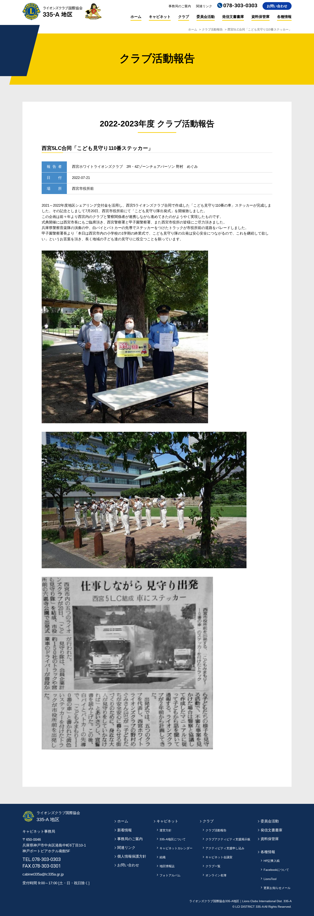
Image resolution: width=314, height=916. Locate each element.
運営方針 (166, 830)
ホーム (136, 17)
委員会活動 (206, 17)
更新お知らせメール (277, 888)
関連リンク (204, 6)
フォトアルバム (170, 875)
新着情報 (124, 830)
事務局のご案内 (180, 6)
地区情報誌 (167, 866)
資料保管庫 (260, 17)
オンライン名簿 (215, 875)
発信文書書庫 (233, 17)
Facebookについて (276, 869)
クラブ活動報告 (212, 29)
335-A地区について (173, 839)
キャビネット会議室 (218, 857)
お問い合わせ (277, 6)
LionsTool (270, 879)
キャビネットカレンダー (176, 848)
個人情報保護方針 (131, 856)
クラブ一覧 (212, 866)
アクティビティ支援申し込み (224, 848)
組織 (163, 857)
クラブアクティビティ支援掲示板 (227, 839)
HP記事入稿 (272, 860)
